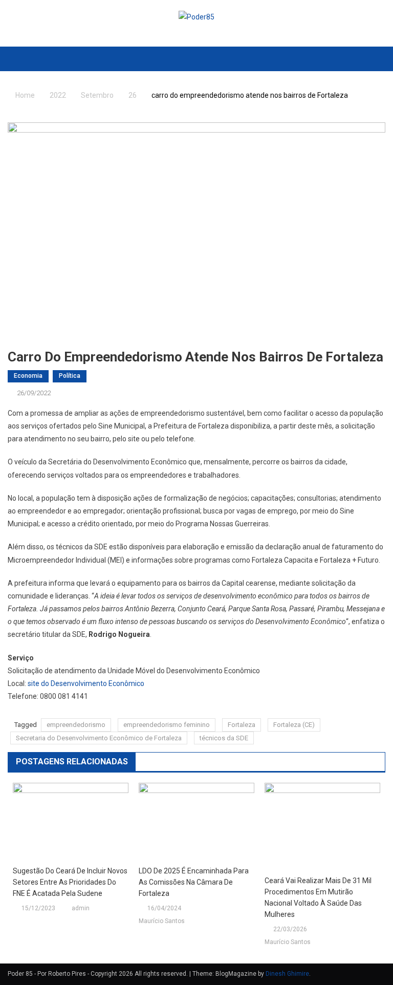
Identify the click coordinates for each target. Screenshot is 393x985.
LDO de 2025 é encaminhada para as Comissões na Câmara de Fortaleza (194, 882)
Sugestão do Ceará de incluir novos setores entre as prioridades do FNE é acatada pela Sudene (70, 882)
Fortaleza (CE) (294, 725)
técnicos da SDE (224, 738)
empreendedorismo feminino (166, 725)
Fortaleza (241, 725)
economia (28, 375)
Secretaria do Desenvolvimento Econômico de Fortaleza (99, 738)
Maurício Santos (162, 921)
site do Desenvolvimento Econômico (86, 683)
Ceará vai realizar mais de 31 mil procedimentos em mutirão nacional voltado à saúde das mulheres (318, 897)
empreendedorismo (76, 725)
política (69, 375)
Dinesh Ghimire (287, 973)
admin (81, 908)
